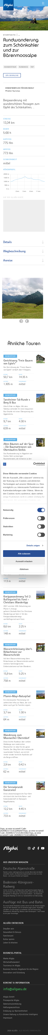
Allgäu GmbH (8, 997)
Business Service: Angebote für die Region (20, 969)
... (19, 35)
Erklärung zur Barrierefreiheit (15, 1011)
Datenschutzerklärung (12, 1004)
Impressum (7, 1018)
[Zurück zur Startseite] (24, 5)
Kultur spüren (8, 939)
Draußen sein (8, 929)
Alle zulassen (24, 553)
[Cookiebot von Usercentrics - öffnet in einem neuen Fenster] (34, 464)
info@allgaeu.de (15, 989)
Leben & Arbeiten (10, 942)
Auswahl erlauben (24, 561)
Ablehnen (24, 569)
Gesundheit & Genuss (12, 932)
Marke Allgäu (8, 958)
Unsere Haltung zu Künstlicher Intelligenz (20, 1014)
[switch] (41, 518)
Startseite (9, 35)
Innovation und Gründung (14, 972)
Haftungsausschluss (11, 1007)
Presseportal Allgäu (11, 1000)
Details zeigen (33, 545)
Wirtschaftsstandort (11, 962)
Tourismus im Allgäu (11, 965)
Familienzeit (8, 936)
